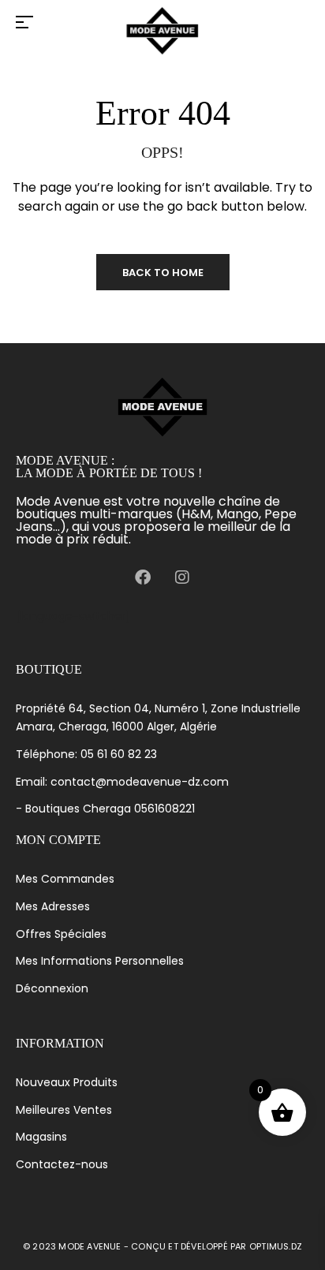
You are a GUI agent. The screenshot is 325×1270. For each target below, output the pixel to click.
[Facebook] (143, 577)
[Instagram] (182, 577)
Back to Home (163, 272)
